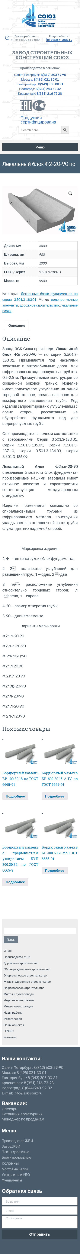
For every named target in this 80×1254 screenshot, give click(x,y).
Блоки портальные (16, 1157)
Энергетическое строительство (25, 975)
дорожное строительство (39, 305)
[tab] (17, 325)
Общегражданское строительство (27, 969)
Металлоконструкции (18, 1006)
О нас (8, 950)
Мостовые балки (15, 1169)
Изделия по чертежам (19, 1000)
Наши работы (13, 1012)
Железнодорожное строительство (27, 981)
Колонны (10, 1163)
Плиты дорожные (15, 1152)
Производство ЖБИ (17, 957)
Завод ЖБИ (11, 1146)
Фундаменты (12, 1180)
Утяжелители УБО (16, 1174)
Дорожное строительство (21, 963)
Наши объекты (14, 1025)
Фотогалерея (13, 1018)
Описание (16, 325)
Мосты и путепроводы (19, 994)
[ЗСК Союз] (40, 17)
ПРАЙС (9, 1031)
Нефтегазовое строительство (24, 988)
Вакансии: (14, 1103)
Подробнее (15, 796)
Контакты (10, 1037)
